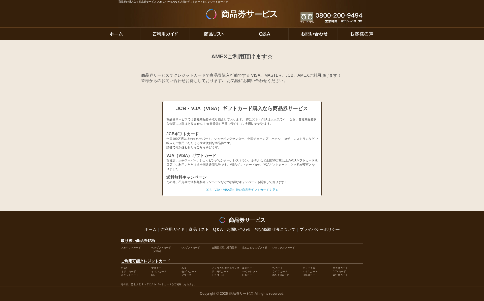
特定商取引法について (275, 229)
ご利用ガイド (173, 229)
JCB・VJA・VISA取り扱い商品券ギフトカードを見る (242, 190)
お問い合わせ (239, 229)
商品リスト (199, 229)
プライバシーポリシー (319, 229)
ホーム (150, 229)
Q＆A (218, 229)
